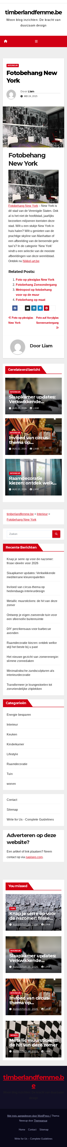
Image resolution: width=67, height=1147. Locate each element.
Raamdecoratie (17, 764)
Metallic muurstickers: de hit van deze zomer (33, 1043)
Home (22, 1129)
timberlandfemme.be (33, 12)
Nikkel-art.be (31, 261)
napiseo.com (34, 857)
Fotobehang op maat (30, 299)
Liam (31, 91)
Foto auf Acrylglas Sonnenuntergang (47, 320)
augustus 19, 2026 (26, 1051)
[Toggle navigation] (36, 41)
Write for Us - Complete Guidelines (30, 819)
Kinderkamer (15, 744)
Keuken (12, 734)
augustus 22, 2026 (26, 1009)
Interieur (13, 65)
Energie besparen (19, 714)
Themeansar (40, 1120)
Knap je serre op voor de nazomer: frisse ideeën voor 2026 (32, 918)
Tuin (10, 773)
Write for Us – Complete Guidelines (33, 1138)
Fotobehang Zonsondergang (36, 284)
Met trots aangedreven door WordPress (28, 1115)
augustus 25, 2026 (26, 924)
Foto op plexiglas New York (35, 279)
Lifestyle (12, 754)
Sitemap (12, 809)
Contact (12, 799)
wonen (11, 783)
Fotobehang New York (23, 205)
